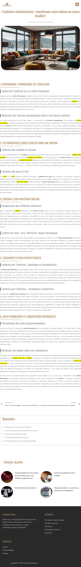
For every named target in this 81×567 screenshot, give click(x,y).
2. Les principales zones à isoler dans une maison (21, 430)
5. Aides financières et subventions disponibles (20, 441)
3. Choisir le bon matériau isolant (15, 434)
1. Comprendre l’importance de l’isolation (18, 427)
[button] (77, 4)
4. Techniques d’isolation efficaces (16, 437)
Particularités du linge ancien (25, 488)
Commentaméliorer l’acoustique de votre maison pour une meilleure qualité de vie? (27, 475)
